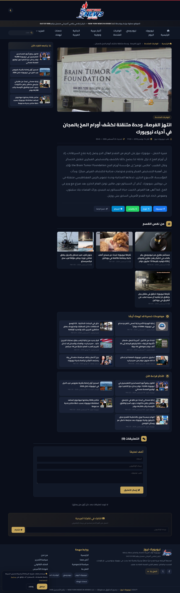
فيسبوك (159, 208)
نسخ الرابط (100, 208)
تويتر (145, 208)
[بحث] (31, 33)
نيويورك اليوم (150, 33)
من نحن (44, 555)
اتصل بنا (153, 571)
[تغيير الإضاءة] (10, 10)
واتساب (131, 208)
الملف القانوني (41, 564)
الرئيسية (165, 35)
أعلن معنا (84, 560)
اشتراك (17, 529)
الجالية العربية (76, 33)
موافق (42, 586)
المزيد (41, 31)
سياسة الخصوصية (80, 564)
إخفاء (31, 586)
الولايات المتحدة (117, 33)
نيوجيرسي (131, 31)
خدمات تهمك (58, 33)
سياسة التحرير (41, 560)
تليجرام (117, 208)
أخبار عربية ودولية (96, 33)
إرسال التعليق (131, 490)
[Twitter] (162, 571)
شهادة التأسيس (40, 569)
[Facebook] (169, 571)
